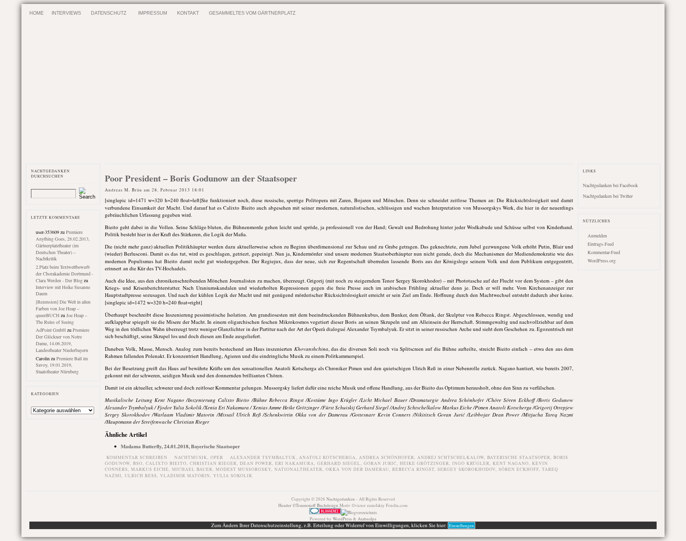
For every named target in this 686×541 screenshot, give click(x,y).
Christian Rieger (213, 463)
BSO (138, 463)
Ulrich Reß (141, 475)
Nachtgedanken (340, 499)
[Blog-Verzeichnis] (325, 512)
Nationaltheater (298, 469)
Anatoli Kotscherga (327, 457)
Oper (216, 457)
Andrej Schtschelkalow (450, 457)
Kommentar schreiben (137, 457)
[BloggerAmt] (359, 512)
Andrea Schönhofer (386, 457)
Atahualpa (367, 519)
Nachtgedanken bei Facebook (610, 185)
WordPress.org (602, 260)
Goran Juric (380, 463)
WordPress (342, 519)
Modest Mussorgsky (243, 469)
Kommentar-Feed (604, 252)
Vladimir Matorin (185, 475)
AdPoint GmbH (51, 330)
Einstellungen (461, 525)
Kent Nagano (511, 463)
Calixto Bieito (166, 463)
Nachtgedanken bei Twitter (608, 196)
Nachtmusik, (192, 457)
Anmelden (597, 235)
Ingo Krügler (470, 463)
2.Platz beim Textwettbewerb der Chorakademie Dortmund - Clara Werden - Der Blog (64, 273)
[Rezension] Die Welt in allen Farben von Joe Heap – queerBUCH (63, 308)
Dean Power (256, 463)
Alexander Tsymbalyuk (263, 457)
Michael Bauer (192, 469)
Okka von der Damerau (357, 469)
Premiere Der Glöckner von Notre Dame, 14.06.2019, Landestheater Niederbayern (62, 340)
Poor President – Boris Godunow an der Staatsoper (201, 178)
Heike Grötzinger (424, 463)
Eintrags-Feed (601, 244)
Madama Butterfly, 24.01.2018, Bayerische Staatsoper (180, 446)
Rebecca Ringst (413, 469)
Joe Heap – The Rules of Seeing (61, 318)
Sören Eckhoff (519, 469)
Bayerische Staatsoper (518, 457)
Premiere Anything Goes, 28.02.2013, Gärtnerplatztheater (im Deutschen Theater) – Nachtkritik (63, 245)
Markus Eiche (150, 469)
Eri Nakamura (294, 463)
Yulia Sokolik (232, 475)
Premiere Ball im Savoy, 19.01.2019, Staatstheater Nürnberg (62, 365)
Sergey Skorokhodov (466, 469)
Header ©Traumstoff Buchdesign (308, 505)
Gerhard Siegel (338, 463)
